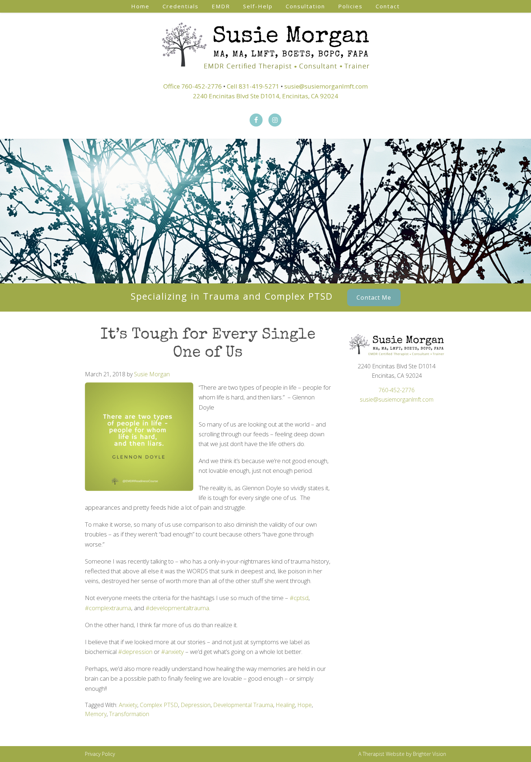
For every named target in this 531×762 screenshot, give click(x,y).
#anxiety (172, 651)
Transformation (129, 714)
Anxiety (128, 705)
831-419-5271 (259, 86)
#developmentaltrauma (177, 608)
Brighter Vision (429, 753)
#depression (135, 651)
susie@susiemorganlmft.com (326, 86)
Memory (96, 714)
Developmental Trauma (243, 705)
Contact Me (374, 297)
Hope (304, 705)
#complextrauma (108, 608)
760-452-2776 (201, 86)
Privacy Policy (100, 753)
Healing (285, 705)
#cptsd (299, 598)
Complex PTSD (159, 705)
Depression (196, 705)
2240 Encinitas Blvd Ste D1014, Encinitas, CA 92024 (265, 96)
